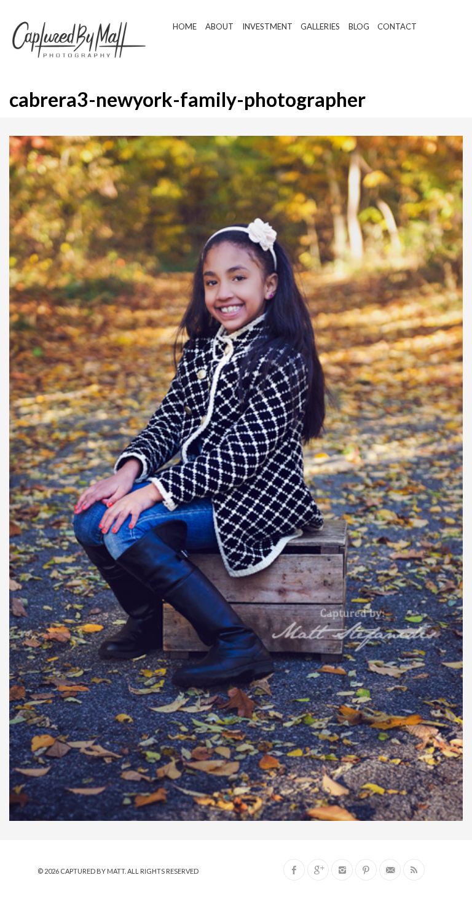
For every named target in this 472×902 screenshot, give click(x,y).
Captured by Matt (92, 871)
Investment (267, 26)
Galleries (320, 26)
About (219, 26)
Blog (358, 26)
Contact (397, 26)
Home (185, 26)
